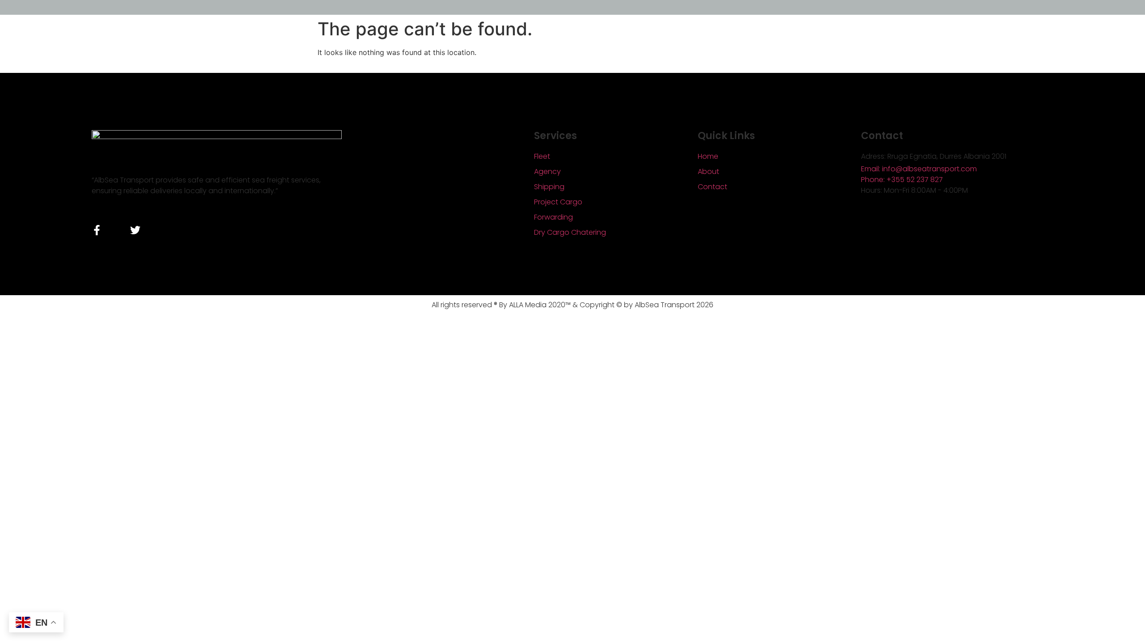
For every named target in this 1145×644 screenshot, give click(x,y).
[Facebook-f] (97, 230)
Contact (712, 187)
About (708, 171)
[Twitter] (135, 230)
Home (708, 156)
